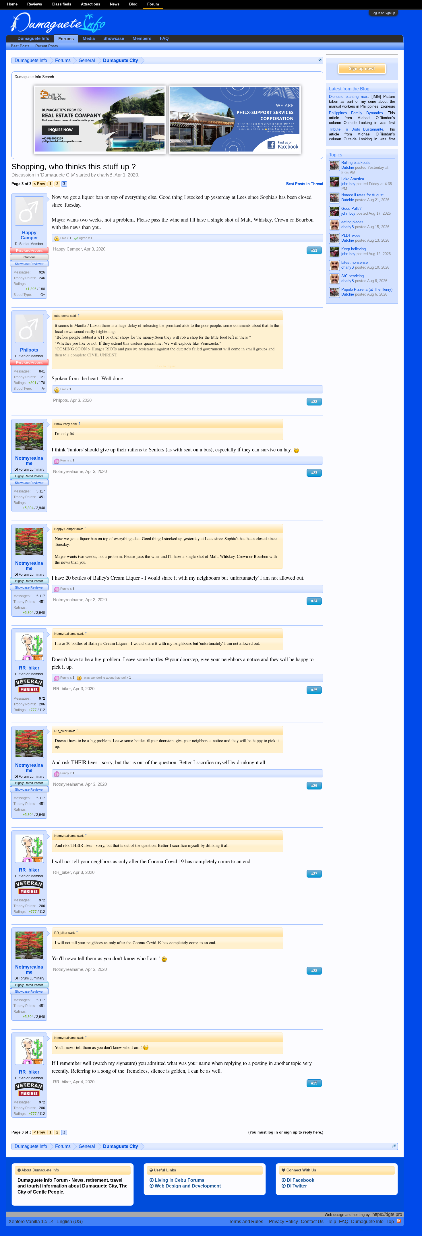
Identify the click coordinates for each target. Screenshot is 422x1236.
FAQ (164, 38)
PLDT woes (351, 235)
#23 (314, 473)
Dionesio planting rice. (348, 96)
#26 (314, 785)
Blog (133, 4)
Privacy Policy (283, 1221)
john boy (348, 184)
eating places (352, 222)
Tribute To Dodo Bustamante (356, 129)
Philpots (29, 350)
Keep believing (353, 249)
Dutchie (347, 167)
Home (12, 4)
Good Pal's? (351, 208)
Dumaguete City (57, 174)
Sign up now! (362, 69)
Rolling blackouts (355, 162)
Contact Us (312, 1221)
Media (89, 38)
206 (42, 704)
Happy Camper (29, 235)
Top (390, 1221)
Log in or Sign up (383, 13)
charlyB (105, 174)
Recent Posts (46, 46)
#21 (314, 250)
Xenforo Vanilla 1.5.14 (31, 1221)
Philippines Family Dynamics (356, 113)
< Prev (39, 184)
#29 (314, 1083)
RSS (399, 1221)
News (114, 4)
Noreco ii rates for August (362, 195)
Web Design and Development (187, 1185)
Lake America (352, 179)
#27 (314, 874)
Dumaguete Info (33, 38)
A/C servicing (352, 276)
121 (42, 377)
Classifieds (61, 4)
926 (42, 272)
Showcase (113, 38)
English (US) (70, 1221)
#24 (314, 601)
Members (142, 38)
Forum (153, 4)
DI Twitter (296, 1185)
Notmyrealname (29, 461)
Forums (66, 38)
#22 (314, 401)
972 (42, 698)
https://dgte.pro (387, 1214)
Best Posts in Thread (304, 184)
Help (331, 1221)
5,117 (40, 491)
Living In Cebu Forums (179, 1180)
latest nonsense (354, 262)
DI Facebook (300, 1180)
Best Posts (20, 46)
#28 (314, 971)
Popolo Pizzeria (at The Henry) (366, 289)
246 (42, 278)
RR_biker (29, 667)
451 (42, 497)
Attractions (90, 4)
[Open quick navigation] (320, 60)
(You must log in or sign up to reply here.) (285, 1132)
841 (42, 371)
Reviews (34, 4)
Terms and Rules (246, 1221)
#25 (314, 690)
